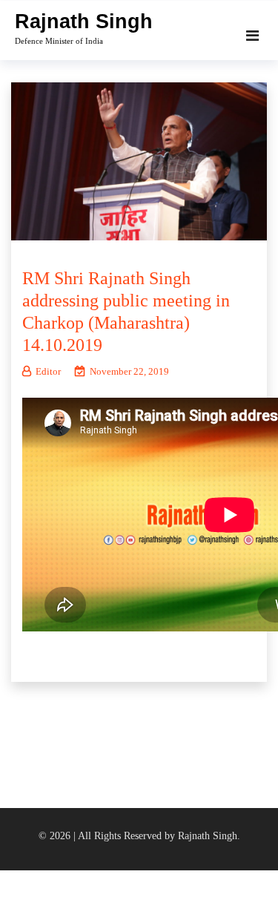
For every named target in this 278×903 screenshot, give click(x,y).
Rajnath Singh (84, 21)
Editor (48, 371)
